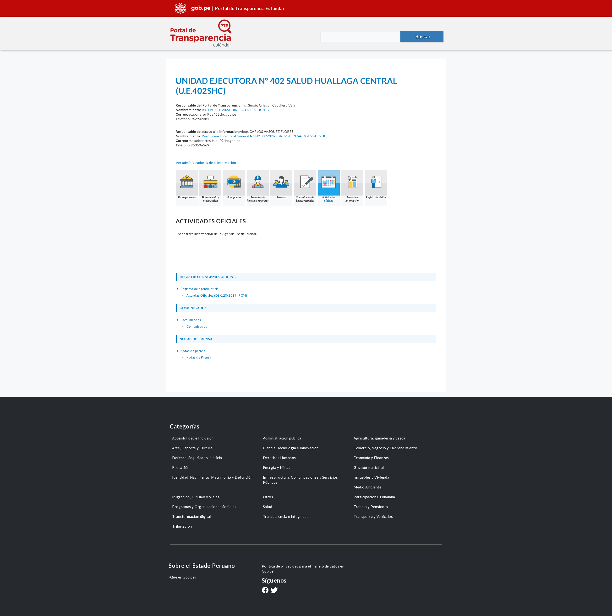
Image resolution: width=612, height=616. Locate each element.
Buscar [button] (423, 36)
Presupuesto (234, 197)
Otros (268, 497)
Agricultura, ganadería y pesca (379, 438)
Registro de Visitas (376, 197)
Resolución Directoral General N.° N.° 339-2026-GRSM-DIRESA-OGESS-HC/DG (264, 136)
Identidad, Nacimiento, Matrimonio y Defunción (212, 477)
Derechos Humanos (279, 457)
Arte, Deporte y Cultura (192, 448)
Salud (267, 506)
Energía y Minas (276, 467)
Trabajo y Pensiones (371, 506)
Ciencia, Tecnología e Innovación (291, 448)
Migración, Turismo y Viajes (195, 497)
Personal (281, 197)
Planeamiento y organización (210, 199)
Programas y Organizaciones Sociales (204, 506)
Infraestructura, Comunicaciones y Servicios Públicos (300, 479)
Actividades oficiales (328, 199)
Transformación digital (191, 516)
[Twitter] (274, 590)
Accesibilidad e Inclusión (193, 438)
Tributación (182, 526)
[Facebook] (265, 591)
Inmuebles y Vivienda (371, 477)
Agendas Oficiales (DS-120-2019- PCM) (216, 295)
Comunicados (196, 326)
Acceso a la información (352, 199)
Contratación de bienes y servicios (305, 199)
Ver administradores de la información (206, 163)
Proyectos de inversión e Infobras (257, 199)
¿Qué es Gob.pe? (183, 577)
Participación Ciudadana (374, 497)
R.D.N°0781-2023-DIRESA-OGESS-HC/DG (235, 110)
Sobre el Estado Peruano (202, 565)
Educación (181, 467)
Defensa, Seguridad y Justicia (197, 457)
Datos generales (187, 197)
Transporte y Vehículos (373, 516)
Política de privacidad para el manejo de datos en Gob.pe (303, 568)
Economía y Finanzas (371, 457)
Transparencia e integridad (286, 516)
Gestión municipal (369, 467)
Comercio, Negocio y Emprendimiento (385, 448)
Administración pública (282, 438)
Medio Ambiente (367, 487)
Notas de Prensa (198, 357)
